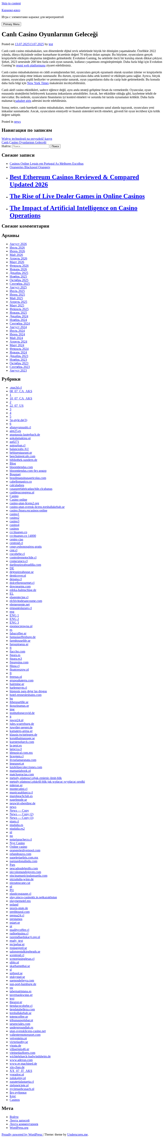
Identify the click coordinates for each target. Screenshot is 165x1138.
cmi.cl (13, 550)
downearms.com (20, 586)
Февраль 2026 (19, 265)
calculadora (17, 485)
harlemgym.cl (18, 687)
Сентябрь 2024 (20, 323)
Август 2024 (18, 327)
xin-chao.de (17, 1067)
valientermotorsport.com (25, 1034)
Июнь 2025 (17, 294)
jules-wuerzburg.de (22, 723)
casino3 (14, 521)
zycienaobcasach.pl (22, 1089)
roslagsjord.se (18, 948)
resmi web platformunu (30, 65)
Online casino (18, 846)
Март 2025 (17, 305)
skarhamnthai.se (20, 966)
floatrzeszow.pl (19, 669)
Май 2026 (16, 254)
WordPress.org (19, 1127)
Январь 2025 (18, 312)
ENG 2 (14, 619)
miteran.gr (16, 785)
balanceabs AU (19, 449)
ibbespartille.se (19, 702)
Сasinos (15, 1099)
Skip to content (11, 3)
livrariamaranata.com (23, 760)
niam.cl (14, 821)
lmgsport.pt (17, 763)
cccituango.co (18, 532)
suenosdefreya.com (22, 980)
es (11, 629)
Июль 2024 (17, 330)
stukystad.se (17, 977)
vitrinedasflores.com (22, 1052)
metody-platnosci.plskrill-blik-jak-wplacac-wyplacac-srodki (47, 781)
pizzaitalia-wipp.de (22, 879)
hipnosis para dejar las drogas (28, 691)
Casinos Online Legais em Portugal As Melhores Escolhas (47, 163)
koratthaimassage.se (22, 738)
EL (12, 593)
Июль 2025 (17, 291)
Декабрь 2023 (19, 356)
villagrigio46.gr (19, 1049)
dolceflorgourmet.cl (22, 582)
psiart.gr (15, 922)
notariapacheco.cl (21, 839)
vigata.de (15, 1045)
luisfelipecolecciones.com (26, 767)
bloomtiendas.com (21, 467)
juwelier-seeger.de (21, 727)
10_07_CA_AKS (21, 398)
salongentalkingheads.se (25, 951)
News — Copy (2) (21, 814)
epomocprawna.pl (21, 626)
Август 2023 (18, 370)
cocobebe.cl (17, 554)
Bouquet (15, 474)
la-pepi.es (16, 745)
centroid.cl (16, 543)
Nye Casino (17, 843)
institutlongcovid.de (22, 713)
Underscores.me (77, 1134)
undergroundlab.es (21, 1027)
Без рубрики (18, 1092)
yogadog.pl (17, 1074)
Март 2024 (17, 345)
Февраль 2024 (19, 348)
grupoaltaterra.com (21, 680)
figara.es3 (16, 658)
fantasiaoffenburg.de (23, 637)
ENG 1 (14, 615)
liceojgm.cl (17, 756)
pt (11, 926)
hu (11, 698)
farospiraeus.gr (19, 644)
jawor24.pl (16, 720)
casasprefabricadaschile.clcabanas (31, 488)
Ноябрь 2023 (18, 359)
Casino (14, 496)
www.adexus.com (21, 1060)
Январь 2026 (18, 269)
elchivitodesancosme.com (26, 601)
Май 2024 (16, 338)
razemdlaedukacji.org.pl (25, 937)
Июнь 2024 (17, 334)
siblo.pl (14, 962)
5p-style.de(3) (18, 420)
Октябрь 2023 (19, 363)
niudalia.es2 (17, 828)
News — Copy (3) (21, 817)
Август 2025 (18, 287)
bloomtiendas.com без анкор (28, 470)
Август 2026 (18, 244)
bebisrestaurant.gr (21, 452)
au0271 (14, 441)
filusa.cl (15, 666)
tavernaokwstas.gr (21, 995)
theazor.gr (16, 1002)
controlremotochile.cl (23, 557)
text (12, 998)
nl (11, 832)
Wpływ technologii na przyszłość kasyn (27, 138)
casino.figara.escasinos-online (28, 510)
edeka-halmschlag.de (23, 590)
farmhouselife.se (20, 640)
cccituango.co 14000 (23, 535)
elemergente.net (20, 604)
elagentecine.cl (19, 597)
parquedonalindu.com (23, 861)
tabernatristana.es (20, 991)
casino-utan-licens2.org (24, 503)
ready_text (16, 940)
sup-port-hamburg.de (23, 984)
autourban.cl (17, 445)
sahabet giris (23, 100)
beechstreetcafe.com (22, 456)
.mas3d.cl (16, 387)
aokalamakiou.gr (20, 438)
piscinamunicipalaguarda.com (28, 875)
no (11, 836)
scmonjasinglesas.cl (22, 958)
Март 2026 (17, 262)
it (10, 716)
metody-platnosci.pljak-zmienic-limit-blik (36, 778)
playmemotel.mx (20, 901)
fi (10, 648)
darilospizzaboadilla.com (25, 564)
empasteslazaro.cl (21, 608)
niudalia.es (16, 825)
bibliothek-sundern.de (23, 460)
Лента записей (20, 1120)
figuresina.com (19, 662)
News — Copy (19, 810)
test (51, 44)
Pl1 (12, 890)
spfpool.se (16, 973)
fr (11, 673)
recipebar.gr (17, 944)
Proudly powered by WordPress (22, 1134)
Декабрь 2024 (19, 316)
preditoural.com (20, 911)
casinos (14, 528)
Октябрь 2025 (19, 280)
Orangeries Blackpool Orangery (30, 167)
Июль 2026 (17, 247)
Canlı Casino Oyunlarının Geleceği (24, 142)
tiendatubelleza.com (22, 1009)
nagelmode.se (18, 799)
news (17, 121)
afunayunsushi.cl (20, 427)
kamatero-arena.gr (21, 731)
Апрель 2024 (18, 341)
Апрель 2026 (18, 258)
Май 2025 (16, 298)
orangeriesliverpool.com (25, 850)
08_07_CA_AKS (21, 391)
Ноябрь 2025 (18, 276)
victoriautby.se (19, 1042)
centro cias (16, 539)
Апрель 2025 (18, 301)
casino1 (14, 514)
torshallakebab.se (20, 1013)
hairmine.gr (17, 684)
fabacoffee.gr (18, 633)
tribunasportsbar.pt (21, 1020)
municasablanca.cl (21, 792)
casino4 (14, 525)
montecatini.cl (18, 789)
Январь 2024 (18, 352)
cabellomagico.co (21, 481)
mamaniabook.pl (20, 770)
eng (12, 611)
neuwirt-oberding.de (22, 803)
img (12, 709)
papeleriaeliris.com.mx (24, 857)
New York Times (38, 83)
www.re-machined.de (23, 1063)
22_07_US (17, 405)
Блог (13, 1096)
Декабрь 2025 (19, 273)
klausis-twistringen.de (23, 734)
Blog (13, 463)
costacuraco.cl (19, 561)
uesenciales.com (20, 1024)
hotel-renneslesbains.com (25, 695)
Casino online (18, 499)
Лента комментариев (24, 1124)
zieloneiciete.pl (19, 1085)
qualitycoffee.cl (19, 930)
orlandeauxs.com (20, 854)
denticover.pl (18, 575)
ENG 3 (14, 622)
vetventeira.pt (18, 1038)
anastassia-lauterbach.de (25, 434)
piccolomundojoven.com (25, 872)
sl (11, 969)
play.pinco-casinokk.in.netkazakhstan (33, 897)
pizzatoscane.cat (20, 883)
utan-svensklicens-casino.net (28, 1031)
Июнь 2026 (17, 251)
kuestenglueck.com (22, 742)
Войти (14, 1117)
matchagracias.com (22, 774)
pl (11, 886)
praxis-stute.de (19, 908)
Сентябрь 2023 (20, 367)
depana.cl (16, 579)
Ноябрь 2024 (18, 320)
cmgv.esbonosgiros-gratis (26, 546)
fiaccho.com (17, 651)
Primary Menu (11, 24)
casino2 (14, 517)
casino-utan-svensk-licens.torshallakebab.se (37, 507)
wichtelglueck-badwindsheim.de (30, 1056)
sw (11, 987)
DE (12, 568)
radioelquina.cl (19, 933)
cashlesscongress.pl (22, 492)
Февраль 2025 (19, 309)
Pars (12, 864)
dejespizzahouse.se (22, 572)
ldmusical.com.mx (21, 752)
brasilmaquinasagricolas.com (28, 478)
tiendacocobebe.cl (21, 1005)
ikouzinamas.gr (19, 705)
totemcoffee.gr (19, 1016)
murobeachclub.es (21, 796)
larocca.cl (16, 749)
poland (14, 904)
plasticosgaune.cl (20, 893)
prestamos (16, 919)
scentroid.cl (17, 955)
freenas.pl (16, 676)
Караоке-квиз (11, 10)
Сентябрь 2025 (20, 283)
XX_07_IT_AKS (21, 1071)
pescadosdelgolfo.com (24, 868)
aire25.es (15, 431)
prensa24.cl (17, 915)
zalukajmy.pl (18, 1078)
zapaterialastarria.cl (22, 1081)
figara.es (15, 655)
